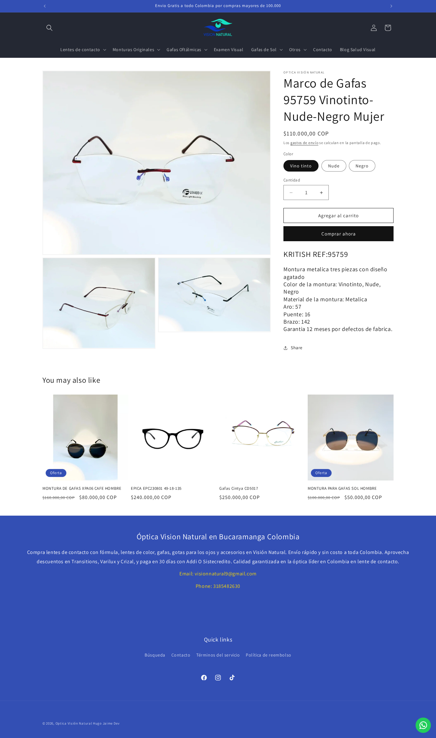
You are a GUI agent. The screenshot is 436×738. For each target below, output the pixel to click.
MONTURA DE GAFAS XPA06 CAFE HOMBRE (81, 488)
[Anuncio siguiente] (391, 6)
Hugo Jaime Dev (106, 723)
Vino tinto (301, 166)
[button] (49, 28)
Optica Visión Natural (74, 723)
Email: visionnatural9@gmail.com (218, 573)
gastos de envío (304, 142)
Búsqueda (155, 655)
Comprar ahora (338, 234)
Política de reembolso (268, 655)
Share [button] (297, 347)
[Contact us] (423, 725)
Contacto (181, 655)
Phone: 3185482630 (218, 586)
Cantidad (291, 180)
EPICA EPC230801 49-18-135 (156, 488)
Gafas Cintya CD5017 (238, 488)
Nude (334, 166)
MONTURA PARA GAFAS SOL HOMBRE (342, 488)
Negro (362, 166)
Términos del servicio (218, 655)
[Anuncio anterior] (45, 6)
